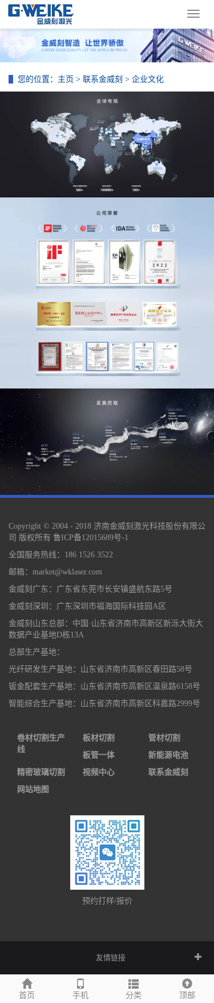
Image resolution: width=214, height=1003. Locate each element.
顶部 (187, 995)
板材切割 (99, 738)
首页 (27, 995)
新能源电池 (168, 755)
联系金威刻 (103, 79)
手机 (80, 995)
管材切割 (164, 738)
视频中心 (99, 772)
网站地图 (33, 789)
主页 (66, 79)
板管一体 (99, 755)
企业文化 (148, 79)
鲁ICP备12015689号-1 (90, 537)
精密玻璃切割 (41, 772)
